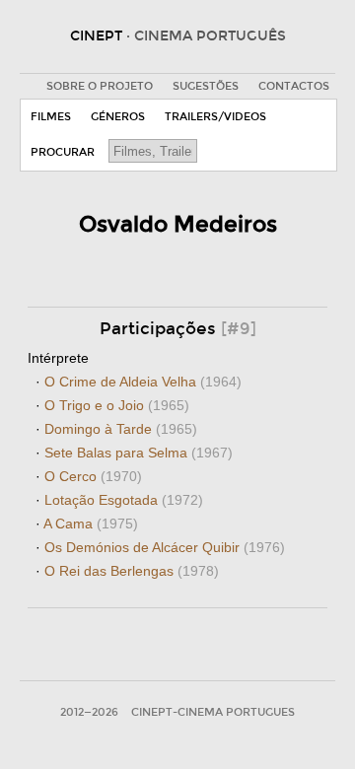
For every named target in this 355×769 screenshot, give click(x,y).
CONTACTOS (293, 86)
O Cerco (93, 476)
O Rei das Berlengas (131, 571)
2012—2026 (89, 712)
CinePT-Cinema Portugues (213, 712)
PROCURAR (63, 152)
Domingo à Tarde (120, 429)
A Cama (90, 523)
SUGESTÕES (206, 86)
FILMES (51, 116)
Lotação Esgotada (123, 500)
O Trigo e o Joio (116, 405)
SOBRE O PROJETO (99, 86)
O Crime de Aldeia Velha (143, 381)
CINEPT (178, 36)
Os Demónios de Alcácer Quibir (164, 547)
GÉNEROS (118, 116)
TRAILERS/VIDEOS (215, 116)
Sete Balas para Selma (138, 452)
